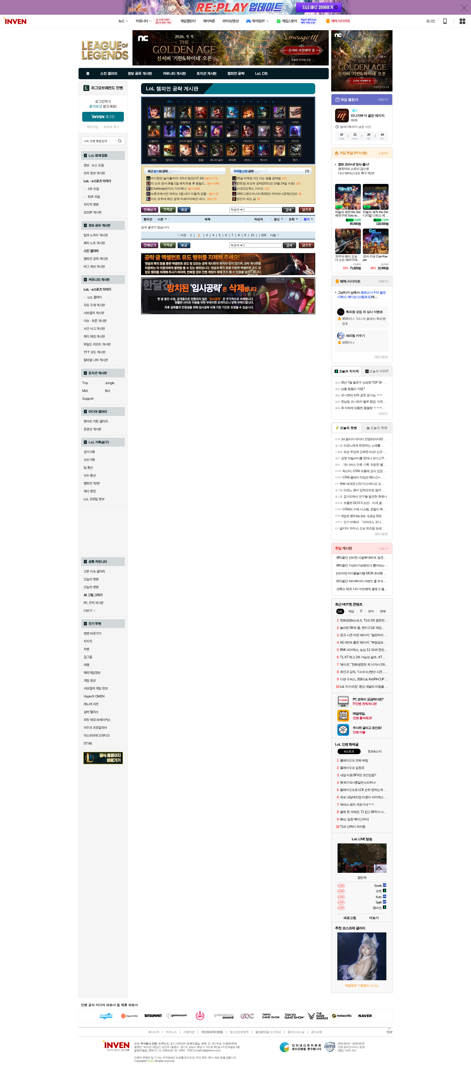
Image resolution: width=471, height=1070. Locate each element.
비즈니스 (171, 1032)
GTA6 (88, 743)
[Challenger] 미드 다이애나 (168, 188)
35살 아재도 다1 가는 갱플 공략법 (259, 178)
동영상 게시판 (92, 429)
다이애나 (264, 141)
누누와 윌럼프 (186, 141)
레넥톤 (232, 159)
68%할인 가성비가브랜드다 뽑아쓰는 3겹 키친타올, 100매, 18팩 (362, 565)
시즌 (160, 219)
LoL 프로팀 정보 (94, 499)
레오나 (248, 159)
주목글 (168, 210)
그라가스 (201, 122)
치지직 (88, 641)
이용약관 (188, 1032)
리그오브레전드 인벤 (107, 88)
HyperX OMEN (94, 696)
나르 (248, 122)
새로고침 (380, 357)
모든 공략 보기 (149, 210)
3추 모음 (93, 189)
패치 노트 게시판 (94, 243)
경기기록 (89, 452)
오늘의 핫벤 (91, 579)
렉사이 (263, 159)
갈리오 (169, 122)
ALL (170, 101)
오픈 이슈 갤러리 (94, 571)
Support (88, 398)
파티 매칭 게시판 (94, 336)
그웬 (232, 122)
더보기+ (383, 99)
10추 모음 (94, 197)
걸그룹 (88, 657)
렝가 (295, 159)
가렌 (153, 122)
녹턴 (169, 141)
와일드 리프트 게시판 (97, 344)
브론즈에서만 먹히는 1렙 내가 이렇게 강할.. (179, 193)
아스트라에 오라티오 (97, 735)
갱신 (277, 219)
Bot (107, 391)
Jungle (109, 383)
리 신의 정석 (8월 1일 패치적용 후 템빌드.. (178, 183)
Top (85, 383)
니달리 (201, 141)
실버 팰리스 (91, 712)
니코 (216, 141)
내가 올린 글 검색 (184, 210)
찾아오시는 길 (296, 1032)
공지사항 (316, 1032)
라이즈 (295, 141)
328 (263, 235)
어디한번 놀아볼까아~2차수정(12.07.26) (177, 178)
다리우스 (248, 141)
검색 (120, 141)
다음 (273, 235)
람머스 (169, 159)
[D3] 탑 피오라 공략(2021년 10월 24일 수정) (266, 183)
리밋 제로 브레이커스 (97, 720)
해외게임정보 (92, 673)
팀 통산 (88, 468)
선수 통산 (90, 475)
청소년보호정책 (239, 1032)
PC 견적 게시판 (94, 603)
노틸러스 (154, 141)
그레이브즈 (216, 122)
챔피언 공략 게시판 (96, 259)
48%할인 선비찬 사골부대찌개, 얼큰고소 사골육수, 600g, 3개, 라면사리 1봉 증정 (362, 557)
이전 (183, 235)
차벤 (86, 649)
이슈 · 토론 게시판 (95, 321)
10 (252, 235)
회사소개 (153, 1032)
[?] (307, 171)
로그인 (430, 21)
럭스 (185, 159)
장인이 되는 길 (246, 199)
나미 (263, 122)
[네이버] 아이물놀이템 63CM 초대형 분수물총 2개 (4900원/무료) (362, 573)
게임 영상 (90, 681)
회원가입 (92, 127)
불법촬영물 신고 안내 (268, 1032)
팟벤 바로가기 (92, 633)
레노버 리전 (91, 704)
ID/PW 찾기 (111, 127)
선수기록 (89, 460)
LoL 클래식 (95, 297)
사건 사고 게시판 (94, 329)
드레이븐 (279, 141)
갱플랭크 (185, 122)
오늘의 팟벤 (91, 587)
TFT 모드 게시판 (94, 352)
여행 (86, 665)
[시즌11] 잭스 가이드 (250, 188)
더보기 (374, 918)
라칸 (153, 159)
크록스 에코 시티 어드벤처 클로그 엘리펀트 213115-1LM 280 (362, 589)
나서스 (279, 122)
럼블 (200, 159)
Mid (84, 391)
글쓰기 (306, 210)
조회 (292, 219)
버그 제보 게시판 (94, 267)
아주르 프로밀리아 (95, 728)
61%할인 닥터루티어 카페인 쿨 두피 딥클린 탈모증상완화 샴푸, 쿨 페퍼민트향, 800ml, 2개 (362, 581)
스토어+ (383, 153)
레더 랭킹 (90, 491)
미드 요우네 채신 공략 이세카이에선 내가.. (178, 199)
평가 (307, 219)
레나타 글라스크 (219, 159)
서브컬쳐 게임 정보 (96, 688)
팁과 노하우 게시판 (96, 235)
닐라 (232, 141)
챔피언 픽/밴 (92, 483)
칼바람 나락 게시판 (96, 360)
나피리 (295, 122)
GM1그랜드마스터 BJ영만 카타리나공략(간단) (267, 193)
